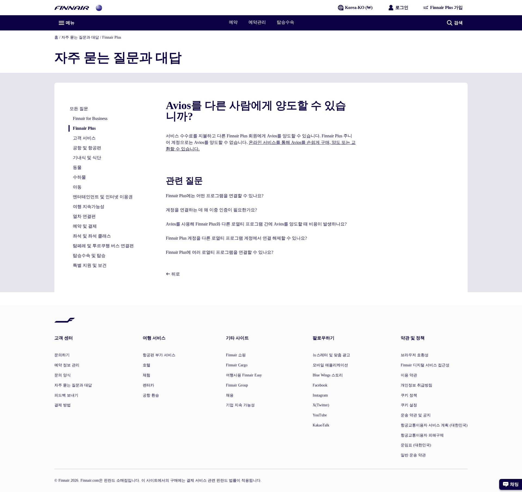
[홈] (71, 7)
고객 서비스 (84, 138)
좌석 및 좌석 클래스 (92, 236)
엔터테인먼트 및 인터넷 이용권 (103, 196)
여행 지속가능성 (88, 206)
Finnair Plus (111, 37)
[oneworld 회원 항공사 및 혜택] (99, 7)
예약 (233, 22)
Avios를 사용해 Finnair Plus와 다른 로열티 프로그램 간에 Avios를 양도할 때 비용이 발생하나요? (256, 224)
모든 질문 (79, 108)
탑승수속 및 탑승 (89, 255)
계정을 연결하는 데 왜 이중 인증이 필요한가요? (211, 210)
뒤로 (175, 274)
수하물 (79, 177)
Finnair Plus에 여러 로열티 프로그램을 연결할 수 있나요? (219, 252)
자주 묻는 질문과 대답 (80, 37)
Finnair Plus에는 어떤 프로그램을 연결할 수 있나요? (214, 195)
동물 (77, 167)
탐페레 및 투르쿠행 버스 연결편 (103, 245)
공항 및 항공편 (87, 148)
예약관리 (257, 22)
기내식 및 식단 (87, 157)
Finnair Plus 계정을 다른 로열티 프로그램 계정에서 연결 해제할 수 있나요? (236, 238)
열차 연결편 (84, 216)
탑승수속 (285, 22)
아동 (77, 187)
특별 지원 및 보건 (90, 265)
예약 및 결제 (85, 226)
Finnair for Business (90, 118)
